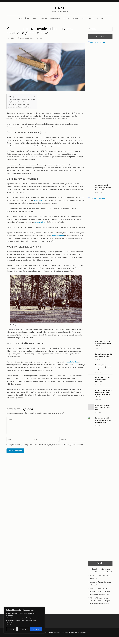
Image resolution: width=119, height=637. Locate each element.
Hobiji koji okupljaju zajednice (19, 104)
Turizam (44, 18)
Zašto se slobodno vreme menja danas (22, 99)
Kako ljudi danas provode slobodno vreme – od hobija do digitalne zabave (44, 31)
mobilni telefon (72, 362)
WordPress (81, 632)
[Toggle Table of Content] (33, 96)
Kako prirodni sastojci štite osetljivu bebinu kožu (103, 355)
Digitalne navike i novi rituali (18, 102)
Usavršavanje (55, 18)
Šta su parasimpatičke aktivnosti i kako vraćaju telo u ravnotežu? (103, 187)
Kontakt (100, 18)
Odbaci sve (23, 629)
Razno (91, 18)
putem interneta (58, 235)
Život (27, 18)
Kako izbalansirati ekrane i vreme (20, 107)
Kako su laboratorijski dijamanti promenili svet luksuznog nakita (103, 420)
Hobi (83, 18)
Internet (66, 18)
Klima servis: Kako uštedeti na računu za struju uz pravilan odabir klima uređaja (100, 591)
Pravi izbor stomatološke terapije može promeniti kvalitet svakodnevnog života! (103, 393)
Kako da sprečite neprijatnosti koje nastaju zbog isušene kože (103, 367)
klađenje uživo (40, 222)
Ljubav (34, 18)
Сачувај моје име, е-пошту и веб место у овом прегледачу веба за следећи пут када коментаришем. (46, 445)
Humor (75, 18)
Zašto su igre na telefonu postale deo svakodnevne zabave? (103, 343)
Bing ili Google (39, 200)
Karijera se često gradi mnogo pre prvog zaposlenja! (102, 379)
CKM (59, 8)
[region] (24, 620)
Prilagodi (11, 629)
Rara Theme (64, 632)
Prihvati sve (36, 629)
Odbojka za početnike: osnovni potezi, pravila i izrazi (102, 407)
